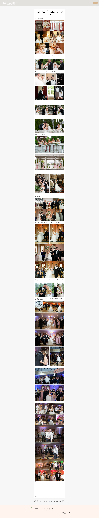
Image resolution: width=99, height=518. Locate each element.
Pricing (90, 2)
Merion (46, 10)
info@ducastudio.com (66, 512)
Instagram (67, 2)
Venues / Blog (85, 2)
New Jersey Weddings (51, 10)
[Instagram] (33, 512)
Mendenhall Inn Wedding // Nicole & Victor (58, 501)
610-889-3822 (66, 513)
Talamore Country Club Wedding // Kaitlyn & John (41, 501)
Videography (79, 2)
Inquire (95, 2)
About (63, 2)
